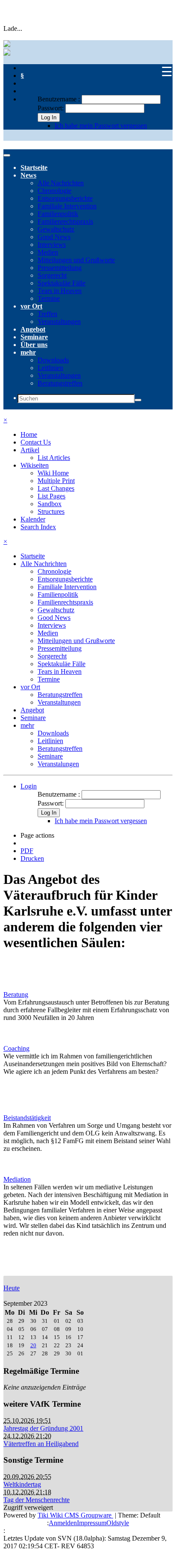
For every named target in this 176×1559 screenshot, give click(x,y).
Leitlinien (50, 367)
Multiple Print (56, 480)
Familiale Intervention (67, 206)
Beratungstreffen (60, 383)
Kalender (33, 519)
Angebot (33, 329)
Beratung (15, 994)
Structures (51, 511)
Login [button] (29, 786)
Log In (48, 117)
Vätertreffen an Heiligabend (41, 1443)
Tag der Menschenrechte (36, 1499)
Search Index (38, 527)
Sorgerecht (52, 275)
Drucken (32, 858)
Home (29, 434)
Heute (11, 1288)
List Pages (51, 496)
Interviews (52, 244)
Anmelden (63, 1522)
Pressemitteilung (60, 267)
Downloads (53, 360)
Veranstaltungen (59, 321)
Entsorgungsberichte (65, 198)
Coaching (16, 1048)
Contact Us (36, 442)
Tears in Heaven (60, 290)
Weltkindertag (22, 1484)
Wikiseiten (35, 465)
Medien (48, 252)
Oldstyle (117, 1522)
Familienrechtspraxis (65, 221)
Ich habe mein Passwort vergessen (101, 125)
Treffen (47, 313)
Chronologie (54, 190)
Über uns (34, 344)
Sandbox (50, 503)
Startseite (34, 167)
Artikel (30, 449)
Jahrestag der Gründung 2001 (43, 1428)
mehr (28, 352)
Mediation (17, 1179)
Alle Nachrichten (61, 183)
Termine (49, 298)
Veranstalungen (58, 764)
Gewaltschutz (56, 229)
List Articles (54, 457)
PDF (27, 850)
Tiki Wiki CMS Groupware (75, 1515)
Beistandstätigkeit (27, 1117)
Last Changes (56, 488)
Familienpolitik (58, 213)
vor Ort (31, 306)
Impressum (91, 1522)
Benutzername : (60, 99)
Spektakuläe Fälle (61, 283)
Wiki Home (53, 473)
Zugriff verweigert (28, 1507)
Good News (54, 236)
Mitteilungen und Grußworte (76, 260)
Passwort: (51, 108)
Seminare (34, 337)
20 (33, 1346)
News (28, 175)
